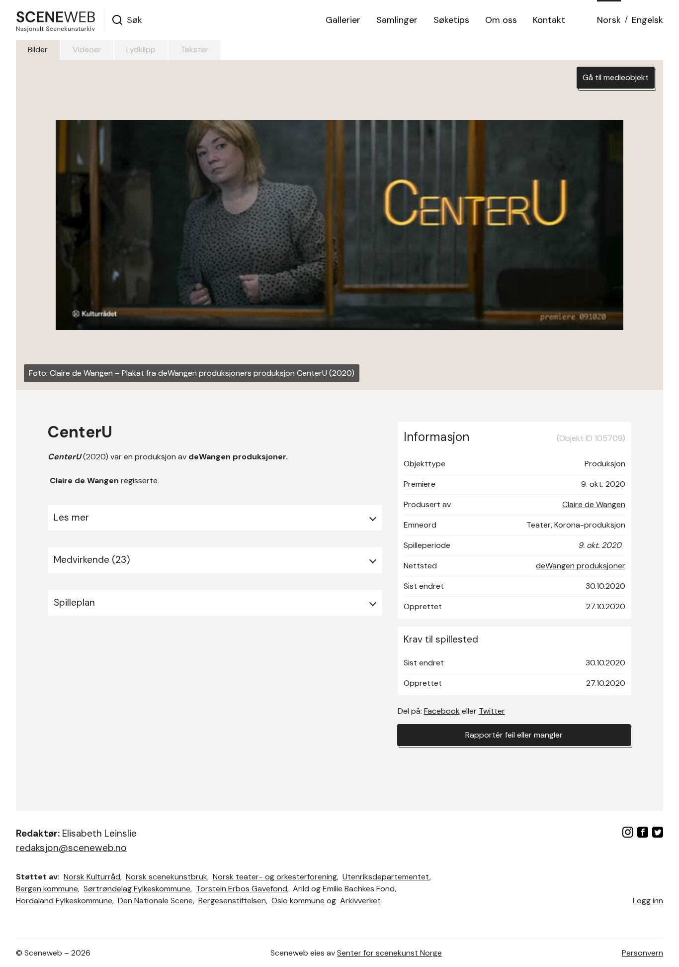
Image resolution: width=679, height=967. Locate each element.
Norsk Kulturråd (92, 876)
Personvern (642, 953)
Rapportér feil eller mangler (514, 735)
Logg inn (648, 900)
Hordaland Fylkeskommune (64, 900)
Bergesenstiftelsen (232, 900)
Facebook (442, 711)
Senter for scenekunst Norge (389, 953)
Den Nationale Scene (155, 900)
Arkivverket (360, 900)
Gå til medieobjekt (616, 77)
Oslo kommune (298, 900)
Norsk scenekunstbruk (166, 876)
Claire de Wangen (593, 504)
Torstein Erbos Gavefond (241, 888)
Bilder (38, 49)
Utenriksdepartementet (385, 876)
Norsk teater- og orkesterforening (275, 876)
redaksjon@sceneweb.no (71, 848)
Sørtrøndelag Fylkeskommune (137, 888)
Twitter (492, 711)
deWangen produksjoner (580, 565)
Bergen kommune (47, 888)
